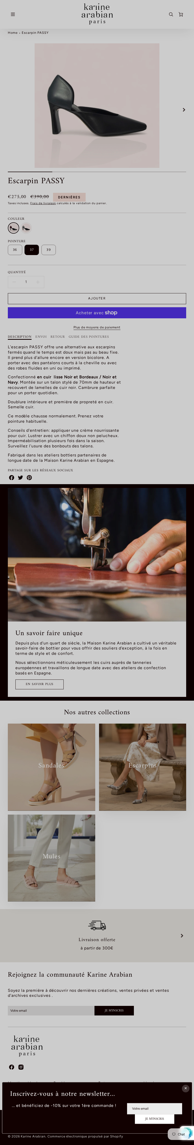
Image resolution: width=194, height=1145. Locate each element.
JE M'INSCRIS (154, 1119)
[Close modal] (185, 1088)
